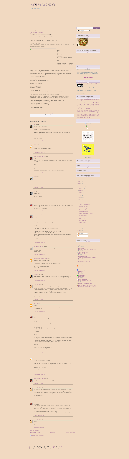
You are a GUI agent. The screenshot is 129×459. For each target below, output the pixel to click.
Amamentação (86, 99)
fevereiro (81, 202)
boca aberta (84, 102)
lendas (84, 108)
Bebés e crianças (94, 101)
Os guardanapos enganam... (85, 204)
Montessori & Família (82, 279)
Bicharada (79, 102)
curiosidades (97, 104)
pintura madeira (91, 112)
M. (34, 191)
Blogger (62, 446)
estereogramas (79, 107)
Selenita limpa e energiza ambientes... (87, 213)
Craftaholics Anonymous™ (84, 261)
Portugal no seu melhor (82, 114)
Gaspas (84, 87)
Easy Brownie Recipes (82, 253)
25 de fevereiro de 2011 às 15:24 (39, 140)
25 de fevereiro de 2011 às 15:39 (39, 152)
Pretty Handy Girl (82, 242)
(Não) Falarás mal (82, 220)
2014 (79, 178)
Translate (87, 32)
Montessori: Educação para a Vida (84, 280)
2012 (79, 181)
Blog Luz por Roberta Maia (40, 258)
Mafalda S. (36, 274)
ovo (93, 111)
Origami (90, 111)
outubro (81, 188)
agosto (80, 192)
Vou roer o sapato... (83, 222)
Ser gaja (87, 115)
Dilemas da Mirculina (82, 105)
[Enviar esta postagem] (45, 114)
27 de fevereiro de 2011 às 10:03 (39, 299)
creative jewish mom (82, 256)
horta (78, 108)
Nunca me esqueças (83, 224)
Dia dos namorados (83, 215)
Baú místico (37, 115)
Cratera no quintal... (83, 209)
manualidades (83, 110)
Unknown (36, 303)
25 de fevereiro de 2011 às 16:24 (39, 172)
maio (80, 197)
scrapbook (79, 115)
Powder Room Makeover (82, 262)
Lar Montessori (81, 248)
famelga (93, 107)
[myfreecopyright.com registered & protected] (87, 83)
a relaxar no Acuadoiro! (88, 77)
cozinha (83, 104)
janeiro (80, 228)
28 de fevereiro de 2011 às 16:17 (39, 374)
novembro (81, 186)
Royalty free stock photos (39, 448)
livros (88, 108)
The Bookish (55, 447)
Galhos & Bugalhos (82, 265)
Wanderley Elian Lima (39, 246)
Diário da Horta (81, 275)
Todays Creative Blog (82, 252)
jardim (81, 108)
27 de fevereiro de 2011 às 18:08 (39, 311)
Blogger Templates (33, 447)
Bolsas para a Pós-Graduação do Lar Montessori (87, 249)
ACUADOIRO (42, 5)
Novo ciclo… (80, 272)
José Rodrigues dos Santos (84, 225)
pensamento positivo (84, 112)
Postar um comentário (34, 430)
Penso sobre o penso (83, 211)
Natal (88, 111)
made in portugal (94, 108)
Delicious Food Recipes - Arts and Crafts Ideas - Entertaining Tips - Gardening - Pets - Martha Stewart (87, 286)
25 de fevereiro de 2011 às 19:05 (39, 254)
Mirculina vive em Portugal (82, 111)
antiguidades (92, 99)
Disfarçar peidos (82, 218)
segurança (83, 115)
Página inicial (52, 432)
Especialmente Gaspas (39, 156)
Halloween (97, 107)
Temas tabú (96, 115)
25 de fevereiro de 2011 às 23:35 (39, 270)
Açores (78, 99)
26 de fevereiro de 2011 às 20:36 (39, 280)
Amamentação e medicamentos (85, 217)
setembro (81, 190)
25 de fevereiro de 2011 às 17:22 (39, 242)
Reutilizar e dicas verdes (93, 114)
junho (80, 195)
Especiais (97, 105)
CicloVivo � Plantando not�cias (85, 283)
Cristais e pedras (42, 115)
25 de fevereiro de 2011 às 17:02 (39, 199)
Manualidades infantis (91, 110)
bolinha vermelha (91, 102)
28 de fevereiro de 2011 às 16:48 (39, 383)
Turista (35, 203)
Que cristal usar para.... (37, 32)
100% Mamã (37, 284)
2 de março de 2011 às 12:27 (39, 415)
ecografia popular (91, 105)
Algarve (81, 99)
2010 (79, 230)
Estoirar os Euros (86, 107)
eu (90, 107)
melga (98, 110)
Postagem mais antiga (70, 432)
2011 (79, 183)
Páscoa (78, 112)
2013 (79, 179)
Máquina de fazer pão (83, 208)
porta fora (96, 112)
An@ (35, 124)
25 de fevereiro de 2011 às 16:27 (39, 187)
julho (80, 194)
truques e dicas (85, 117)
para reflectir (96, 111)
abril (80, 199)
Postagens (81, 233)
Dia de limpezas (81, 276)
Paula (35, 144)
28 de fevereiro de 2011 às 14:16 (39, 352)
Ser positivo (91, 115)
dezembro (81, 185)
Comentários (81, 235)
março (80, 201)
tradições (78, 117)
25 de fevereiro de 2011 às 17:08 (39, 210)
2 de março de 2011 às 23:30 (39, 427)
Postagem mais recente (35, 432)
